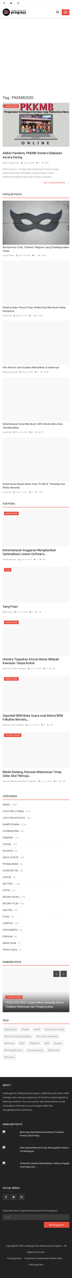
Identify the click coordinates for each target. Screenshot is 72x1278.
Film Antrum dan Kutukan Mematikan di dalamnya (31, 367)
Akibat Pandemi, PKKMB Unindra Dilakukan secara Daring (32, 155)
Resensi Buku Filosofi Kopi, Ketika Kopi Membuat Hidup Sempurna (34, 309)
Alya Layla (7, 612)
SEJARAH (8, 837)
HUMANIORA (11, 831)
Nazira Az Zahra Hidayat (14, 668)
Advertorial (9, 943)
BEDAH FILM (10, 903)
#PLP (22, 1043)
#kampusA (53, 1050)
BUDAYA (8, 850)
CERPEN (8, 923)
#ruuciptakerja (35, 1050)
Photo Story (10, 949)
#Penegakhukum (13, 1050)
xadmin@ (7, 315)
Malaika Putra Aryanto (13, 724)
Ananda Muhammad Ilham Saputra (19, 781)
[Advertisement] (36, 55)
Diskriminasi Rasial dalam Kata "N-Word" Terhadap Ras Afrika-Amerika (34, 485)
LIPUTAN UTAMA (12, 735)
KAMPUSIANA (11, 106)
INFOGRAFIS (10, 929)
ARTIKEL (8, 883)
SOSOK (7, 877)
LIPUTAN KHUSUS (14, 817)
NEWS (6, 804)
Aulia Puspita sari (11, 162)
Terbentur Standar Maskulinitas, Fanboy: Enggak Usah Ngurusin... (44, 1165)
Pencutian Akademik (47, 1036)
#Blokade (9, 1043)
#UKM (37, 1029)
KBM (46, 1043)
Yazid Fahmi (8, 255)
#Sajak (25, 1029)
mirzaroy (7, 492)
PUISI (7, 570)
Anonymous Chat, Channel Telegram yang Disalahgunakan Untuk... (36, 249)
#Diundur (9, 1057)
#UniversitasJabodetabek (17, 1036)
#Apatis (58, 1043)
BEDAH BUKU (11, 896)
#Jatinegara (10, 1029)
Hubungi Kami (36, 1264)
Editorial (7, 936)
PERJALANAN (10, 863)
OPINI (6, 890)
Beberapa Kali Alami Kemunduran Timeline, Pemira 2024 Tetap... (42, 1134)
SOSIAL (7, 844)
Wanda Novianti (10, 372)
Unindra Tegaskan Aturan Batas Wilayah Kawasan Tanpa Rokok (31, 661)
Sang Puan (10, 606)
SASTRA (7, 910)
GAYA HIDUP (11, 857)
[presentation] (56, 974)
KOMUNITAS (10, 870)
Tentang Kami (14, 1258)
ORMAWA (34, 1043)
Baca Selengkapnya (55, 182)
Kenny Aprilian (9, 559)
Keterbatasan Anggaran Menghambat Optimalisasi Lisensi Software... (29, 552)
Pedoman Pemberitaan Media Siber (44, 1258)
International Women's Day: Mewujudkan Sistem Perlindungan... (44, 1149)
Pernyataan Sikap (54, 1029)
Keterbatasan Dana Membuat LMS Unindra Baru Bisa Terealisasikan (33, 425)
